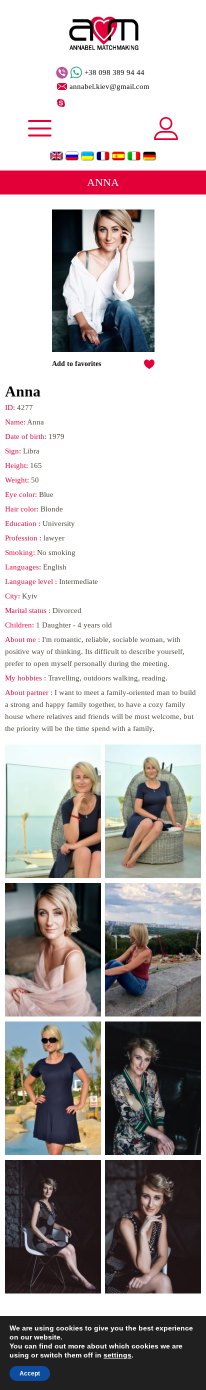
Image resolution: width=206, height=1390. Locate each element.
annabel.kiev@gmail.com (110, 86)
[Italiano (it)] (134, 155)
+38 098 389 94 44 (114, 72)
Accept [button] (30, 1373)
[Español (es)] (118, 155)
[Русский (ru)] (72, 155)
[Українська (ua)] (87, 155)
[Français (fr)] (103, 155)
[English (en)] (56, 155)
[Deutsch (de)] (149, 155)
